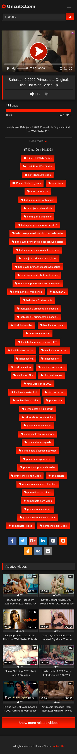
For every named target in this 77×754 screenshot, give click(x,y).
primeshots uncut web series (39, 517)
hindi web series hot (25, 392)
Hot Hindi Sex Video (39, 174)
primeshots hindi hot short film (39, 484)
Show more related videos (38, 723)
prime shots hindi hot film (39, 408)
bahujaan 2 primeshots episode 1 (39, 308)
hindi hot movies (23, 325)
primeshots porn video (39, 500)
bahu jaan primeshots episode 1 (39, 225)
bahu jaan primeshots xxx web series (39, 283)
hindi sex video (22, 367)
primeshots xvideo (22, 525)
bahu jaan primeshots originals (39, 258)
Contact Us (58, 746)
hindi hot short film (39, 333)
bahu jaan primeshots (39, 216)
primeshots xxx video (55, 525)
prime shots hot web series (39, 433)
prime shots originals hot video (39, 450)
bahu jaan (57, 183)
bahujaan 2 (59, 291)
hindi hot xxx (26, 358)
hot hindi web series (27, 400)
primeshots (58, 475)
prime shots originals (39, 442)
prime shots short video (27, 475)
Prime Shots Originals (28, 183)
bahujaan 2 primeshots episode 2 (39, 316)
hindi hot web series (22, 350)
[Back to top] (66, 743)
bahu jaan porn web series (39, 199)
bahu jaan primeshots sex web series (39, 266)
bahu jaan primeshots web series (39, 275)
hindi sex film (51, 358)
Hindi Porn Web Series (39, 166)
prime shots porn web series (39, 467)
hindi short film (24, 375)
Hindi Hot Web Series (39, 158)
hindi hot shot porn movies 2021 (39, 342)
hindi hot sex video (53, 325)
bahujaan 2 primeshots (39, 300)
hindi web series (53, 375)
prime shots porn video (39, 459)
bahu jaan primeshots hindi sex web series (39, 241)
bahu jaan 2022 (39, 191)
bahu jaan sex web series (27, 291)
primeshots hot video (39, 492)
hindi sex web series (53, 367)
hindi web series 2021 (39, 383)
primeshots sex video (39, 509)
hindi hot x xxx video (55, 350)
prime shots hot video (39, 425)
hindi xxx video (56, 392)
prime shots (55, 400)
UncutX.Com (20, 6)
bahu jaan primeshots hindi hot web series (39, 233)
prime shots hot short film (39, 417)
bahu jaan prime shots (39, 208)
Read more (36, 141)
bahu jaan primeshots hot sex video (39, 250)
